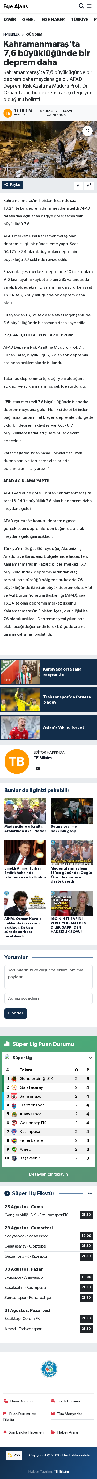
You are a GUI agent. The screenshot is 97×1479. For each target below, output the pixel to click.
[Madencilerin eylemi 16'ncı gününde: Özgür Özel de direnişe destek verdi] (72, 852)
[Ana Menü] (89, 6)
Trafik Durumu (68, 1401)
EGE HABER (53, 19)
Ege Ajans (15, 6)
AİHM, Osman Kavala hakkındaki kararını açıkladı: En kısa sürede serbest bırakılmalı (23, 927)
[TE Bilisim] (16, 761)
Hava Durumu (21, 1401)
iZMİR (10, 19)
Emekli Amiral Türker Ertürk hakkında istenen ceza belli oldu (25, 873)
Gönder (15, 1013)
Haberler (11, 34)
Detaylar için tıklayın (48, 1174)
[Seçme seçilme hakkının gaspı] (72, 811)
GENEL (29, 19)
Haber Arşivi (67, 1432)
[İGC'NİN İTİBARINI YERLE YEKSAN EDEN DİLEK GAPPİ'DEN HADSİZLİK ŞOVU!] (72, 903)
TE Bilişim (61, 1472)
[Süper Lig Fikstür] (90, 1193)
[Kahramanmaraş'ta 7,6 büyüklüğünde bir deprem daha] (48, 149)
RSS (16, 1455)
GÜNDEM (34, 34)
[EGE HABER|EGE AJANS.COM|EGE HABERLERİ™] (48, 1369)
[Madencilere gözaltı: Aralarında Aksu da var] (25, 811)
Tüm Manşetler (69, 1414)
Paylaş (15, 185)
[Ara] (81, 6)
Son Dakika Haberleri (26, 1432)
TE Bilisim (43, 758)
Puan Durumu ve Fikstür (19, 1417)
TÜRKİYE (79, 19)
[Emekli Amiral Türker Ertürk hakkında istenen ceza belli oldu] (25, 852)
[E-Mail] (38, 769)
